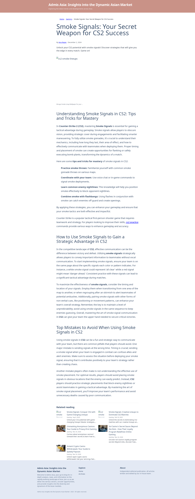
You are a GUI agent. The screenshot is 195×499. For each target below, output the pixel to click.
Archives (82, 474)
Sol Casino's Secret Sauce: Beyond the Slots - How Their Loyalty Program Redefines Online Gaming (123, 430)
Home (62, 19)
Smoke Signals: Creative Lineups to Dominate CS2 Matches (123, 413)
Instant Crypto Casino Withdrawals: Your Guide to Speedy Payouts (78, 449)
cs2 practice (132, 222)
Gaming (69, 19)
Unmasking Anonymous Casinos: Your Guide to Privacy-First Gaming (82, 427)
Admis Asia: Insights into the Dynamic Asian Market (90, 4)
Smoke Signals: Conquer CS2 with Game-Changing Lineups (81, 413)
